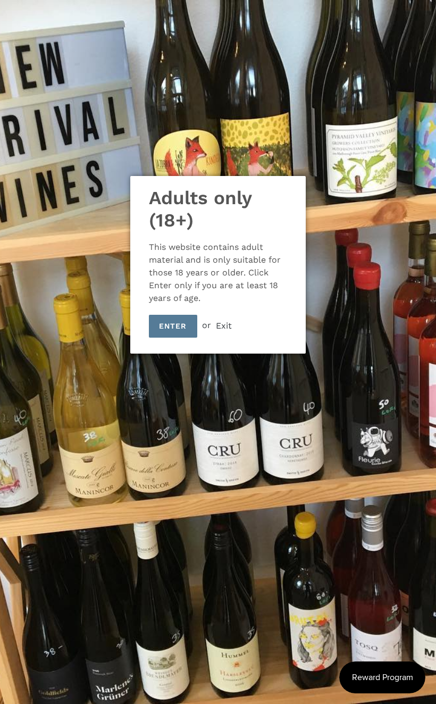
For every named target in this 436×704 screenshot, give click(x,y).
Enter (173, 326)
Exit (224, 325)
